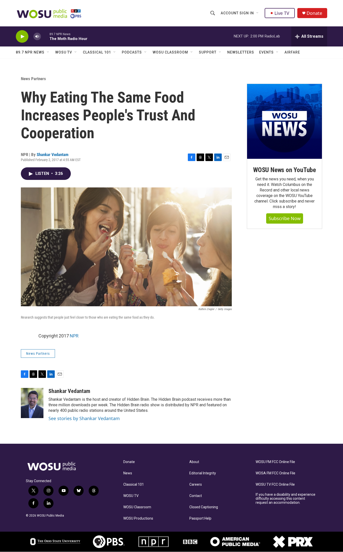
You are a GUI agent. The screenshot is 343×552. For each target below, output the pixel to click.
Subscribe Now (285, 218)
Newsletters (240, 52)
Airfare (292, 52)
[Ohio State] (55, 541)
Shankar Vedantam (53, 154)
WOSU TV (63, 52)
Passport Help (200, 518)
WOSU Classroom (170, 52)
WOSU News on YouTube (284, 170)
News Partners (33, 78)
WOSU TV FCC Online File (275, 484)
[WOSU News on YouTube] (284, 121)
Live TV (281, 13)
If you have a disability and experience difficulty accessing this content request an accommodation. (285, 499)
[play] (22, 36)
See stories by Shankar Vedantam (84, 418)
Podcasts (132, 52)
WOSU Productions (138, 518)
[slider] (45, 36)
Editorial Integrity (202, 473)
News (127, 473)
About (194, 462)
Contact (195, 496)
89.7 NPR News (30, 52)
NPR (74, 335)
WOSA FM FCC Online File (275, 473)
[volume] (37, 36)
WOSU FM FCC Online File (275, 462)
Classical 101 (97, 52)
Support (207, 52)
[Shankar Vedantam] (32, 403)
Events (266, 52)
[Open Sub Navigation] (258, 13)
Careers (195, 484)
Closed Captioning (203, 507)
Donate (314, 13)
